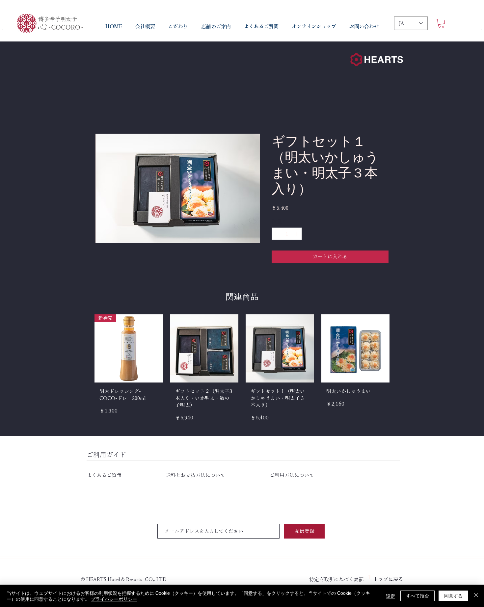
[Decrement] (277, 234)
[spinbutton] (287, 234)
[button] (441, 23)
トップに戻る (388, 579)
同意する (453, 595)
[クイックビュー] (204, 348)
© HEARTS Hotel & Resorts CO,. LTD (124, 579)
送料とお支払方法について (195, 475)
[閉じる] (476, 596)
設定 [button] (390, 596)
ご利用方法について (292, 475)
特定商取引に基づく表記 (336, 579)
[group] (242, 370)
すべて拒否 (417, 595)
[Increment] (296, 234)
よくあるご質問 (126, 475)
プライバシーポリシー (114, 598)
